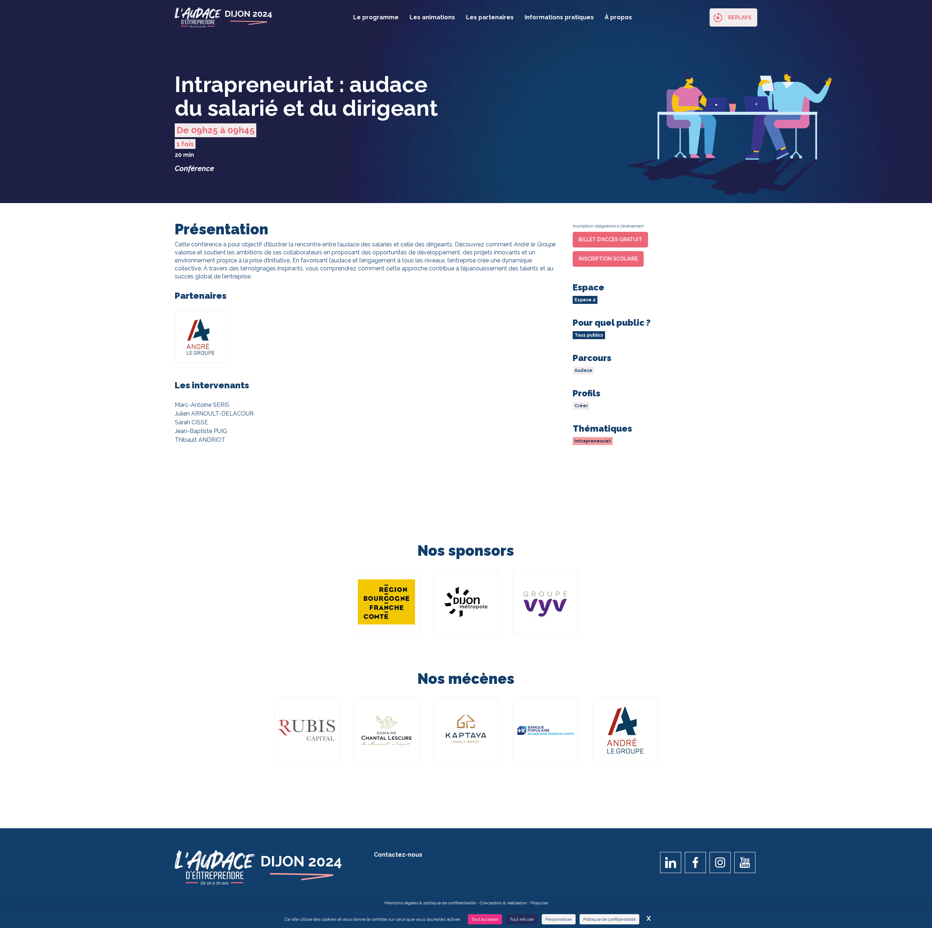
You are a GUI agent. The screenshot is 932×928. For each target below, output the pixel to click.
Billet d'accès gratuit (610, 239)
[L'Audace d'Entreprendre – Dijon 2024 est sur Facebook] (695, 862)
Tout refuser (522, 919)
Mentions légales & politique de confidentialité (430, 902)
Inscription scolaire (608, 259)
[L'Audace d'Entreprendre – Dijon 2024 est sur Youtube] (744, 862)
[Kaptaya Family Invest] (466, 730)
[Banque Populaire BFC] (545, 730)
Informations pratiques (559, 17)
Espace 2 (585, 299)
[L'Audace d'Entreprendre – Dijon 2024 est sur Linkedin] (670, 862)
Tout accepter (484, 919)
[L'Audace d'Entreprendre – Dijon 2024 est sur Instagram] (720, 862)
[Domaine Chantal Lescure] (386, 730)
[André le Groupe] (625, 730)
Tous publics (588, 335)
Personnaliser (558, 919)
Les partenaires (490, 17)
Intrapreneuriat (592, 441)
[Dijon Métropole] (466, 602)
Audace (583, 370)
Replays (739, 17)
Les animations (432, 17)
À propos (618, 17)
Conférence (194, 168)
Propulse (539, 902)
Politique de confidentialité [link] (609, 919)
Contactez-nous (398, 854)
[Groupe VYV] (545, 602)
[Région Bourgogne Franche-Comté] (386, 602)
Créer (581, 405)
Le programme (376, 17)
